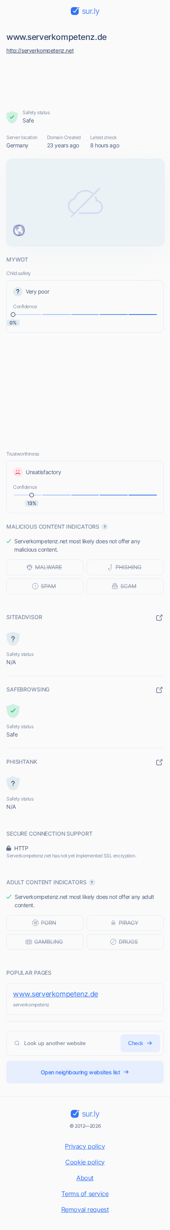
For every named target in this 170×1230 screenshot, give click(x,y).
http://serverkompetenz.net (40, 50)
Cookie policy (85, 1162)
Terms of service (84, 1194)
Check (135, 1043)
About (85, 1178)
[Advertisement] (85, 80)
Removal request (85, 1209)
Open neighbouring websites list (80, 1072)
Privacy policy (85, 1146)
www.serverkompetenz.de (55, 994)
